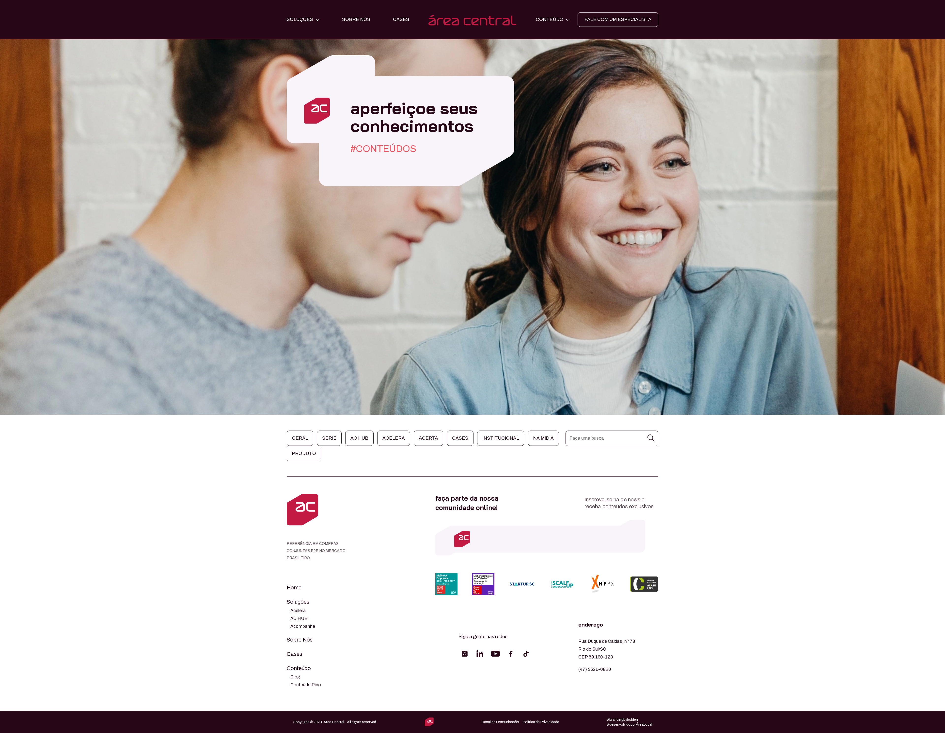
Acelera (393, 438)
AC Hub (359, 438)
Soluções (298, 602)
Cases (460, 438)
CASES (401, 19)
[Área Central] (472, 20)
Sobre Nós (356, 19)
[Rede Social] (464, 654)
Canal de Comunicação (500, 722)
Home (294, 588)
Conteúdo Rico (305, 684)
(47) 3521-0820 (594, 669)
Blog (295, 676)
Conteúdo (299, 668)
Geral (300, 438)
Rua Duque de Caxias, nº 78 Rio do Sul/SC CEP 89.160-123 (606, 649)
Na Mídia (543, 438)
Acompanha (302, 626)
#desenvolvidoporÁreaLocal (629, 724)
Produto (304, 453)
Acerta (428, 438)
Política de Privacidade (541, 722)
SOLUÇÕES (300, 19)
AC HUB (299, 618)
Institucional (500, 438)
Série (329, 438)
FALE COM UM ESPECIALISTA (617, 19)
